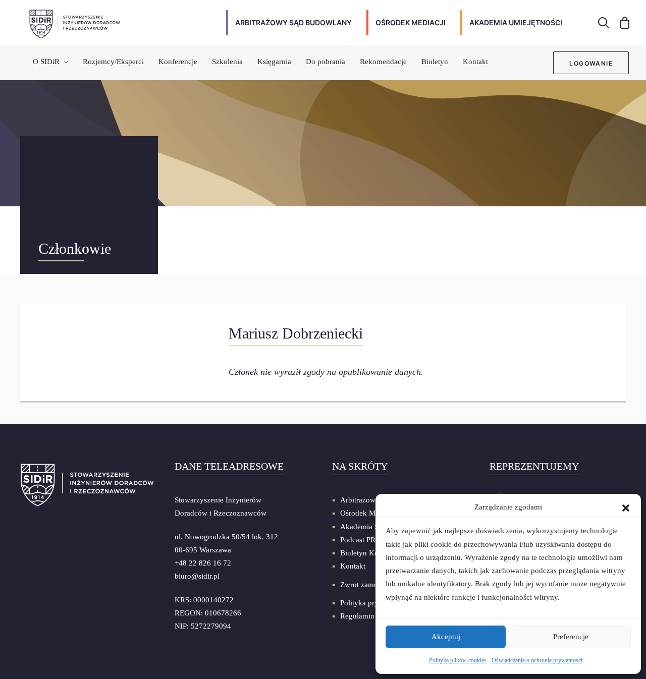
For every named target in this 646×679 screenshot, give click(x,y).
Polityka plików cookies (458, 660)
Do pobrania (325, 62)
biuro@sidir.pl (197, 576)
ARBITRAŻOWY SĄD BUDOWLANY (293, 22)
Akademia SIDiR (367, 527)
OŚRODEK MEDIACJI (410, 22)
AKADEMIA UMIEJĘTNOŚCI (515, 22)
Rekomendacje (383, 62)
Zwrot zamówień (366, 585)
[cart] (621, 22)
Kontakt (475, 62)
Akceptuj (446, 637)
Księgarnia (274, 62)
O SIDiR (46, 62)
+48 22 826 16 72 (203, 563)
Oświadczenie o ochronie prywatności (537, 660)
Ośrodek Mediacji (368, 513)
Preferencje (570, 637)
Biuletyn (434, 62)
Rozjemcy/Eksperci (113, 62)
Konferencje (177, 62)
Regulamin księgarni (372, 616)
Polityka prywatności (373, 603)
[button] (626, 507)
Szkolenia (227, 62)
